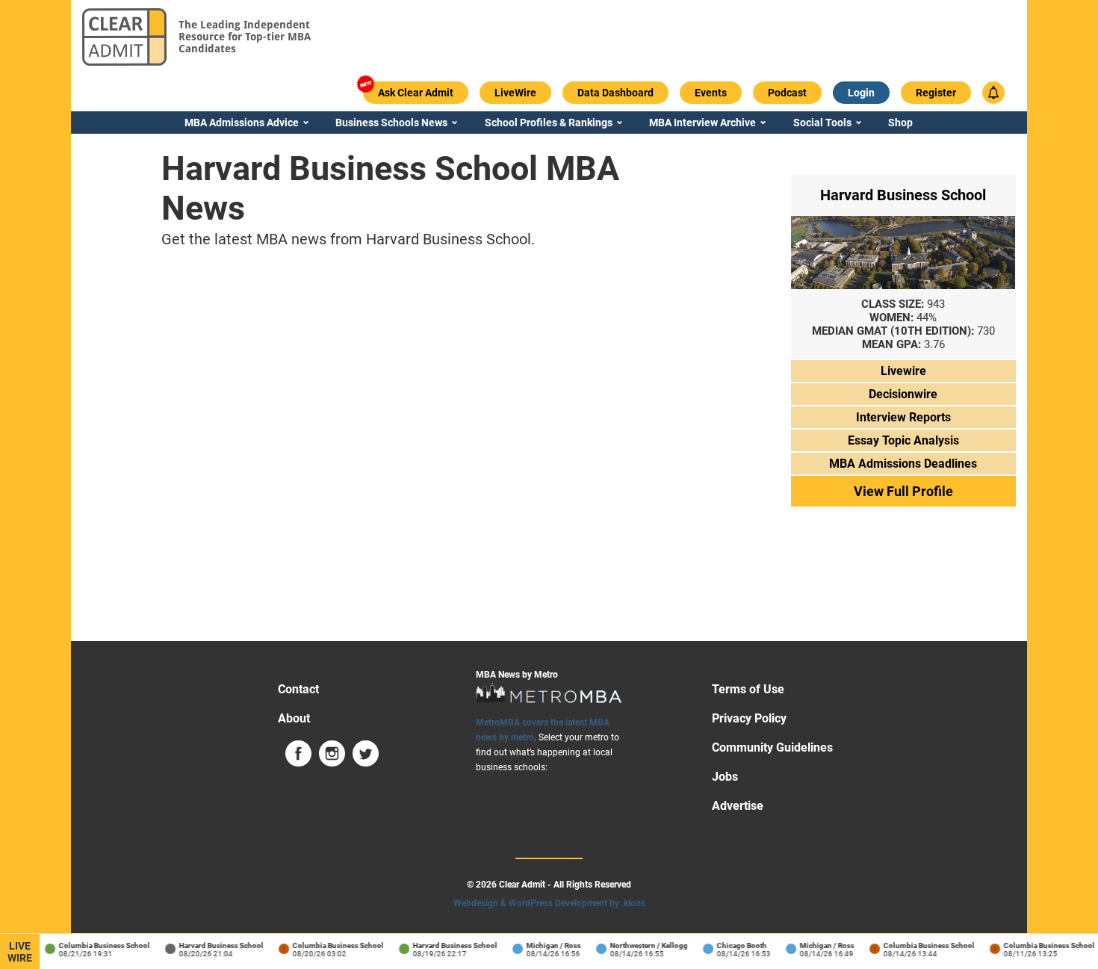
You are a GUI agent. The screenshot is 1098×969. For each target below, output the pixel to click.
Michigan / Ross (548, 945)
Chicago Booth (737, 945)
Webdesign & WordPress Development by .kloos (549, 903)
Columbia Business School (99, 945)
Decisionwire (903, 394)
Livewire (903, 371)
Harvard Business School (216, 945)
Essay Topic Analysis (903, 440)
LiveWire (19, 952)
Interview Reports (903, 417)
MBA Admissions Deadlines (903, 463)
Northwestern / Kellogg (644, 945)
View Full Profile (903, 491)
